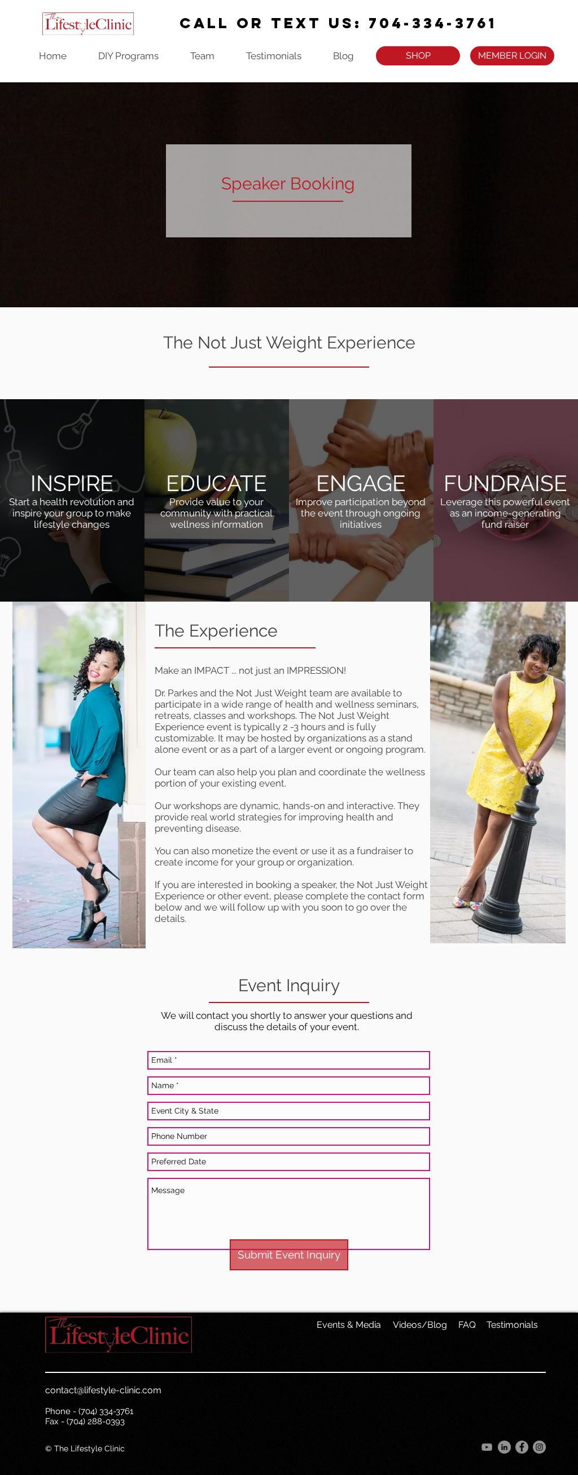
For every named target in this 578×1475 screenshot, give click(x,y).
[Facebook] (521, 1447)
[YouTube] (486, 1447)
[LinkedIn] (504, 1447)
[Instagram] (539, 1447)
